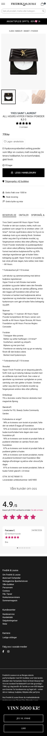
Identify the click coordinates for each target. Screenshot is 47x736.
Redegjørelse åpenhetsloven (15, 581)
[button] (23, 181)
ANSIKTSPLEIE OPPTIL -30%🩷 (22, 21)
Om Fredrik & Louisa (11, 574)
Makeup (18, 31)
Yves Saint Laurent (23, 113)
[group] (8, 97)
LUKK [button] (23, 728)
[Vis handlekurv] (42, 4)
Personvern (8, 587)
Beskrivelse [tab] (9, 215)
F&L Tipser (7, 594)
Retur (5, 624)
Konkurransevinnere (11, 597)
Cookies (6, 591)
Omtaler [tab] (24, 215)
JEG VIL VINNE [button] (23, 718)
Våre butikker (8, 584)
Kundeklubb (8, 617)
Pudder (34, 31)
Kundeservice (9, 614)
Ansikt (27, 31)
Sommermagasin (10, 600)
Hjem (11, 31)
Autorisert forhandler (12, 578)
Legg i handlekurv (25, 172)
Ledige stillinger (10, 637)
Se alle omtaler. (37, 510)
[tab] (17, 547)
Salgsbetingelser (10, 620)
